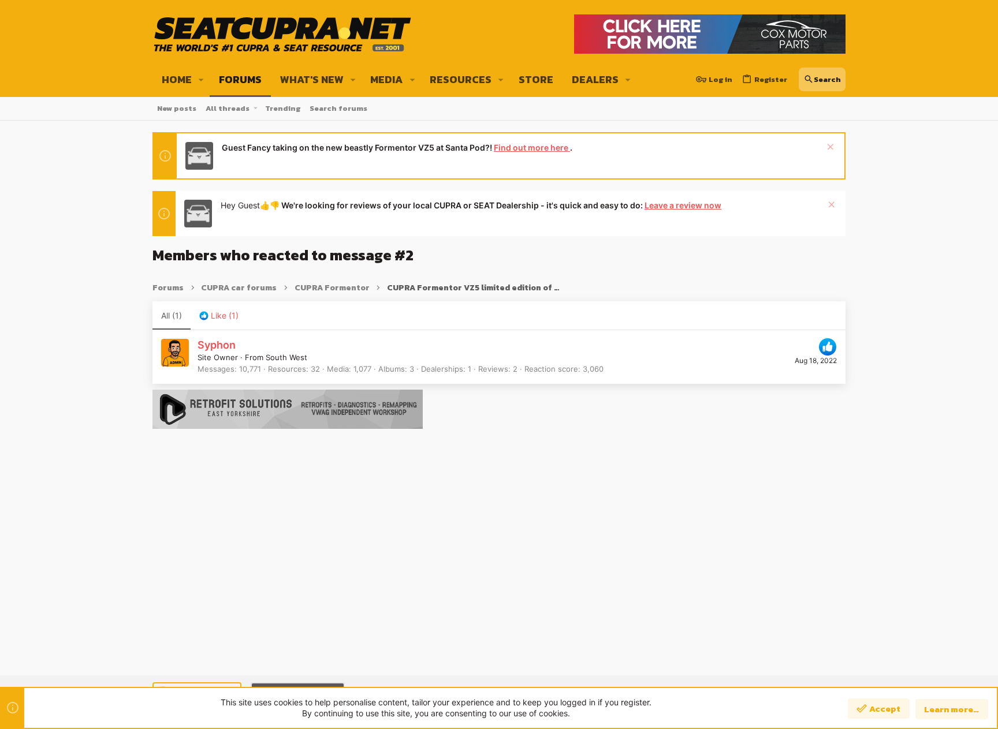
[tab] (219, 315)
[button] (201, 79)
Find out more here (532, 147)
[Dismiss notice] (829, 148)
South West (286, 357)
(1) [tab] (171, 315)
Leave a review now (683, 205)
